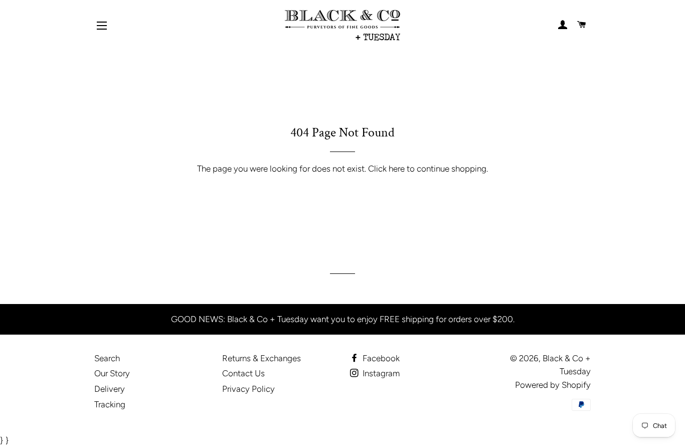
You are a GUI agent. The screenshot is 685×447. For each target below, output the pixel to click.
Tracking (109, 404)
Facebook (380, 358)
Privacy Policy (248, 389)
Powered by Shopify (553, 385)
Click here (386, 169)
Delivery (109, 389)
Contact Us (243, 373)
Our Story (112, 373)
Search (107, 358)
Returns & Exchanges (261, 358)
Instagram (380, 373)
